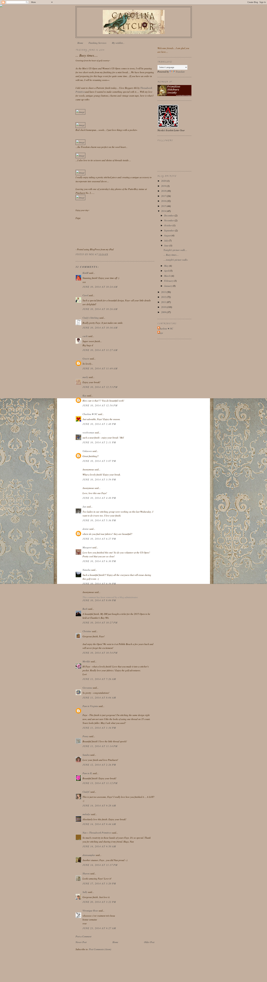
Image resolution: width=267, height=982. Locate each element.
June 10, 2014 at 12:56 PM (100, 405)
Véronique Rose (90, 910)
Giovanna (87, 687)
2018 (164, 190)
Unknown (87, 451)
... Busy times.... (171, 254)
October (168, 225)
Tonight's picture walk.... (175, 249)
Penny (86, 736)
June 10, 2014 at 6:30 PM (99, 561)
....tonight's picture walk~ (175, 259)
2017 (164, 196)
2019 (164, 185)
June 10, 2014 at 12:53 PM (100, 387)
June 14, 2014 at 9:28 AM (99, 805)
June (166, 245)
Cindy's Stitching (91, 317)
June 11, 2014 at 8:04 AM (99, 697)
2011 (164, 302)
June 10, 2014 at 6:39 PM (99, 583)
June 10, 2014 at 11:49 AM (100, 368)
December (169, 215)
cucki (85, 336)
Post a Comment (83, 936)
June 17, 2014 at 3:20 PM (99, 883)
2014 (164, 211)
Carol (85, 295)
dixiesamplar (89, 855)
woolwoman (88, 432)
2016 (164, 200)
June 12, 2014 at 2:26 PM (99, 764)
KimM (85, 272)
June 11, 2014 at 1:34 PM (99, 727)
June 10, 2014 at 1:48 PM (99, 423)
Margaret (87, 547)
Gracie (86, 358)
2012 (164, 297)
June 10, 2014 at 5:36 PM (99, 520)
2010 (164, 307)
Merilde (86, 661)
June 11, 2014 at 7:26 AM (99, 679)
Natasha (87, 569)
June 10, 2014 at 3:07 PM (99, 460)
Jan (84, 506)
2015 (164, 206)
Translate (180, 71)
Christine (87, 631)
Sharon (86, 873)
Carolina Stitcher (134, 21)
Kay (84, 395)
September (169, 230)
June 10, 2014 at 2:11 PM (99, 442)
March (167, 275)
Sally (85, 892)
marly (85, 377)
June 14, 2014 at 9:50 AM (99, 846)
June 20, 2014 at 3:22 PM (99, 901)
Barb (85, 608)
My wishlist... (118, 42)
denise (86, 528)
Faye (160, 332)
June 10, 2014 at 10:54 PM (100, 652)
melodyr (86, 814)
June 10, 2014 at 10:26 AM (100, 309)
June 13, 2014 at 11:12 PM (100, 783)
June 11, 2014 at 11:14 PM (100, 746)
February (169, 280)
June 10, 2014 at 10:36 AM (100, 327)
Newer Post (81, 942)
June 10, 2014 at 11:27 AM (100, 350)
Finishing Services (97, 42)
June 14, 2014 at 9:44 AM (99, 824)
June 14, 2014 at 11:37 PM (100, 864)
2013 (164, 292)
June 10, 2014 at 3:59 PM (99, 479)
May (166, 265)
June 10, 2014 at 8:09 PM (99, 600)
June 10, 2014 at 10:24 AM (100, 286)
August (168, 235)
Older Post (149, 942)
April (167, 270)
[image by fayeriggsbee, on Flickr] (80, 112)
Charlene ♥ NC (90, 414)
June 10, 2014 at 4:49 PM (99, 497)
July (166, 240)
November (169, 220)
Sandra (86, 754)
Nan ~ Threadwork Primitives (97, 832)
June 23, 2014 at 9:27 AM (99, 928)
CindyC (86, 791)
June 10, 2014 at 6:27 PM (99, 538)
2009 (164, 312)
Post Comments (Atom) (100, 949)
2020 (164, 180)
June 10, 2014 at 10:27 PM (100, 622)
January (168, 285)
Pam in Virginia (90, 706)
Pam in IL (87, 773)
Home (80, 42)
